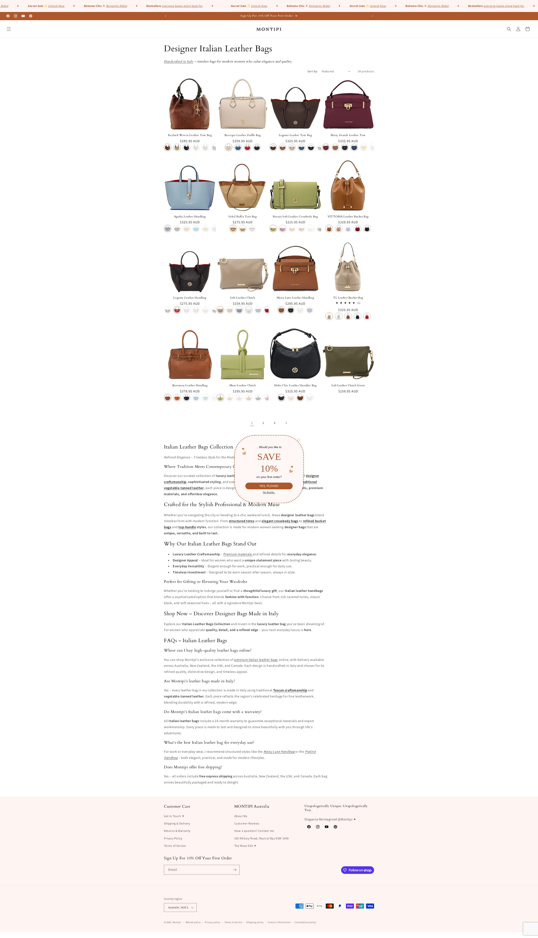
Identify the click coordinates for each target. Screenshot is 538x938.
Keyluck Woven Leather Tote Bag (190, 135)
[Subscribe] (234, 870)
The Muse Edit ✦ (245, 846)
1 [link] (252, 423)
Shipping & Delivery (177, 823)
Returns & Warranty (177, 831)
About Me (240, 816)
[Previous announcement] (165, 16)
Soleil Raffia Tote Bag (242, 216)
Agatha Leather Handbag (190, 216)
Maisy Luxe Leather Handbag (295, 298)
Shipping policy (255, 922)
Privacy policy (212, 922)
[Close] (299, 440)
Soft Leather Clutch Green (348, 385)
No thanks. (269, 492)
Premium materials (238, 554)
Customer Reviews (246, 823)
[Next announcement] (372, 16)
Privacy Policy (173, 838)
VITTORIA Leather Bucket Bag (348, 216)
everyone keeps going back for (165, 6)
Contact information (279, 922)
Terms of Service (175, 846)
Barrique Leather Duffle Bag (242, 135)
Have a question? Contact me (254, 831)
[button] (8, 29)
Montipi (177, 922)
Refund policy (193, 922)
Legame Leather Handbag (189, 298)
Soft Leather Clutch (242, 298)
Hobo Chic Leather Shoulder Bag (295, 385)
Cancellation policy (305, 922)
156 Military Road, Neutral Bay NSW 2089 (261, 838)
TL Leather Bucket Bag (348, 298)
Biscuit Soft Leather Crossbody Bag (295, 216)
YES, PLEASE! (269, 485)
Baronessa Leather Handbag (190, 385)
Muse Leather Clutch (242, 385)
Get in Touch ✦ (174, 816)
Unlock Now (39, 6)
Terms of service (233, 922)
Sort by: (312, 71)
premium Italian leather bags (256, 660)
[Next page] (286, 423)
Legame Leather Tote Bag (295, 135)
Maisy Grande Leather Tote (348, 135)
